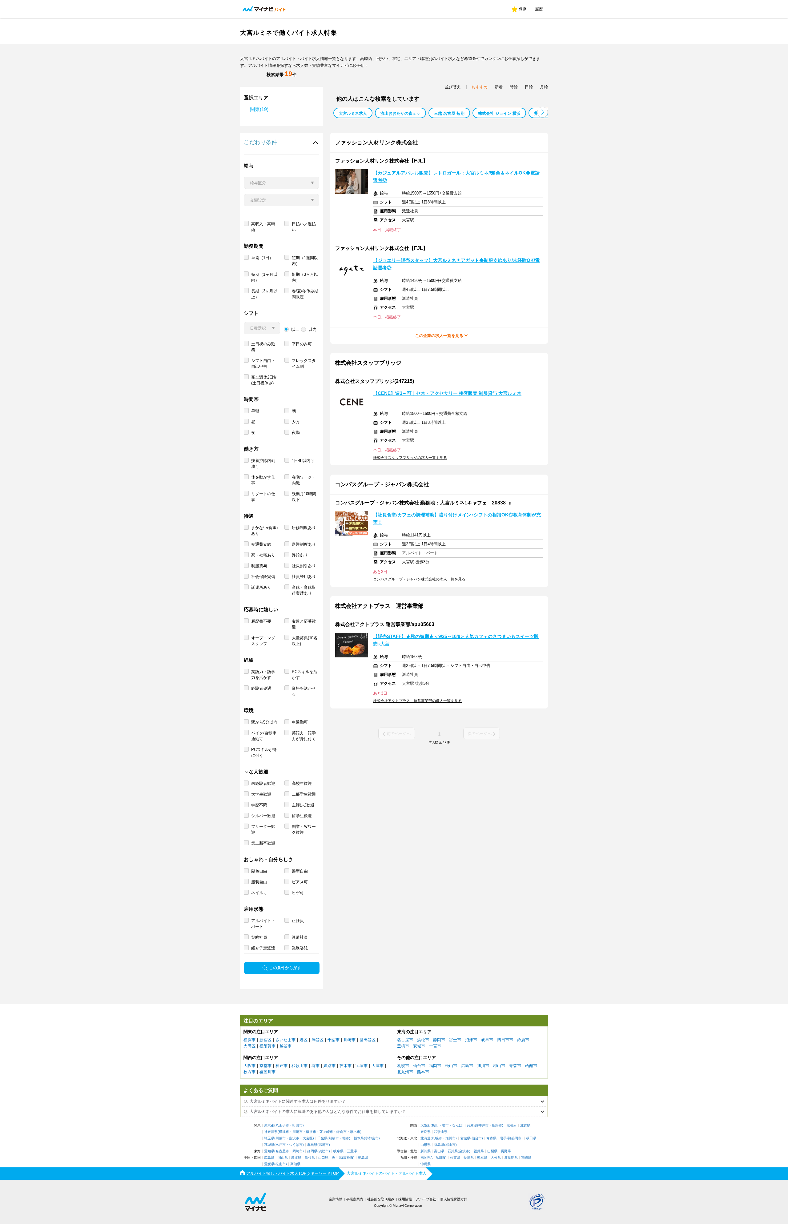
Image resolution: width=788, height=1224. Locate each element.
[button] (542, 112)
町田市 (297, 1125)
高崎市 (324, 1144)
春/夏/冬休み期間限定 (305, 294)
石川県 (453, 1151)
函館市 (531, 1065)
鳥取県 (296, 1157)
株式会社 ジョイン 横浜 (499, 113)
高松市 (348, 1157)
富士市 (455, 1039)
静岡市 (439, 1039)
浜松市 (423, 1039)
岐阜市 (487, 1039)
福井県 (479, 1151)
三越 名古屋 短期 (449, 113)
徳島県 (363, 1157)
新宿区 (265, 1039)
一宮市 (435, 1046)
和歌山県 (441, 1132)
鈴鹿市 (523, 1039)
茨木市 (346, 1065)
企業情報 (335, 1199)
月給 (544, 87)
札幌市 (403, 1065)
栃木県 (359, 1138)
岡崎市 (297, 1151)
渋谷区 (318, 1039)
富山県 (439, 1151)
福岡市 (435, 1065)
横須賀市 (267, 1046)
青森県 (491, 1138)
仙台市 (419, 1065)
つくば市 (296, 1144)
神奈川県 (271, 1132)
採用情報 (405, 1199)
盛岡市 (516, 1138)
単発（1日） (262, 257)
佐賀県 (455, 1157)
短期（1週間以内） (305, 260)
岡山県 (283, 1157)
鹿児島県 (511, 1157)
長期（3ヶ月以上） (264, 294)
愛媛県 (269, 1164)
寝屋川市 (267, 1071)
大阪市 (249, 1065)
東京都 (269, 1125)
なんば (457, 1125)
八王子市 (282, 1125)
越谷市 (285, 1046)
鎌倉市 (341, 1132)
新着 (499, 87)
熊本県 (482, 1157)
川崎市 (350, 1039)
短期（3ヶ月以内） (305, 277)
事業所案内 (354, 1199)
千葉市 (334, 1039)
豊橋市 (403, 1046)
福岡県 (425, 1157)
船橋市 (334, 1138)
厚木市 (355, 1132)
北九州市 (405, 1071)
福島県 (439, 1144)
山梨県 (492, 1151)
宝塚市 (362, 1065)
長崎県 (469, 1157)
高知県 (295, 1164)
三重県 (352, 1151)
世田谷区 (368, 1039)
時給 (514, 87)
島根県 (310, 1157)
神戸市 (281, 1065)
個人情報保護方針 (453, 1199)
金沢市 (464, 1151)
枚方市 (249, 1071)
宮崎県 (526, 1157)
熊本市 (423, 1071)
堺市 (316, 1065)
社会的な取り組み (380, 1199)
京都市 (265, 1065)
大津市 (378, 1065)
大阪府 (425, 1125)
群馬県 (312, 1144)
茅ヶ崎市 (326, 1132)
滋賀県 (525, 1125)
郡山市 (499, 1065)
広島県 (269, 1157)
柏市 (345, 1138)
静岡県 (312, 1151)
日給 (529, 87)
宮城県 (465, 1138)
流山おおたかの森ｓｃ (400, 113)
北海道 (425, 1138)
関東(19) (259, 109)
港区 (304, 1039)
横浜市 (249, 1039)
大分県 (496, 1157)
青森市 (515, 1065)
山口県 (323, 1157)
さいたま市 (285, 1039)
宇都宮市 (372, 1138)
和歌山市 (299, 1065)
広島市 (467, 1065)
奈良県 (425, 1132)
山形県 (425, 1144)
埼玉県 (269, 1138)
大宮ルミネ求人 (353, 113)
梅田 (435, 1125)
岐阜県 (338, 1151)
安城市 (419, 1046)
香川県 (337, 1157)
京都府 (512, 1125)
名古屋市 (405, 1039)
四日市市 (505, 1039)
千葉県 (322, 1138)
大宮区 (308, 1138)
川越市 (280, 1138)
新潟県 (425, 1151)
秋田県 (531, 1138)
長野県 (506, 1151)
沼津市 (471, 1039)
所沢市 (294, 1138)
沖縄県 (425, 1164)
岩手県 (505, 1138)
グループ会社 (426, 1199)
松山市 (451, 1065)
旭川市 (483, 1065)
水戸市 (280, 1144)
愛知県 (269, 1151)
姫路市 (330, 1065)
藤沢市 (311, 1132)
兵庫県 (472, 1125)
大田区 (249, 1046)
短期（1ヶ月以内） (264, 277)
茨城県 (269, 1144)
